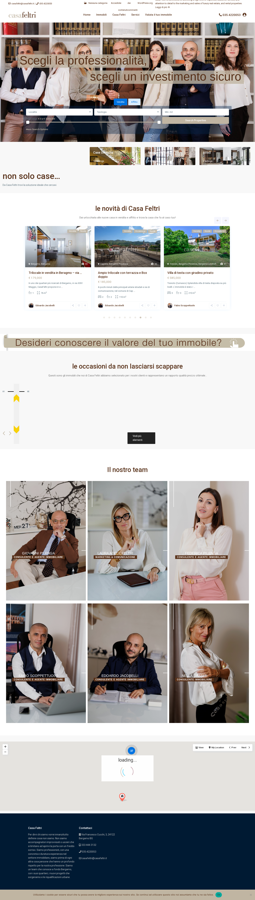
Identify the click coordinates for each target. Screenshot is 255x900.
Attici (207, 152)
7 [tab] (135, 317)
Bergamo (35, 264)
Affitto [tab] (134, 102)
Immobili (101, 14)
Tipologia (102, 112)
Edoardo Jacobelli (119, 676)
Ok (218, 894)
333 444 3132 (88, 845)
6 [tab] (130, 317)
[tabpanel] (127, 120)
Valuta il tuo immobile (158, 14)
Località (33, 112)
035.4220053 (45, 3)
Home (87, 14)
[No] (250, 895)
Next (225, 220)
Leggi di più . (162, 7)
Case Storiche (103, 152)
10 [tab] (151, 317)
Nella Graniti (42, 305)
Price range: (32, 118)
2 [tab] (109, 317)
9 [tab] (145, 317)
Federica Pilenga (201, 553)
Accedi (114, 3)
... (69, 287)
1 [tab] (104, 317)
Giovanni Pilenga (113, 305)
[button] (123, 797)
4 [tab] (119, 317)
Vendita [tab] (120, 102)
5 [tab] (125, 317)
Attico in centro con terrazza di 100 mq (56, 273)
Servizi (135, 14)
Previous (217, 220)
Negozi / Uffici (158, 152)
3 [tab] (114, 317)
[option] (46, 540)
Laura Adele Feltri (115, 553)
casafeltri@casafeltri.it (22, 3)
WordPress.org (145, 3)
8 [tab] (140, 317)
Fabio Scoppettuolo (38, 676)
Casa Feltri (119, 14)
